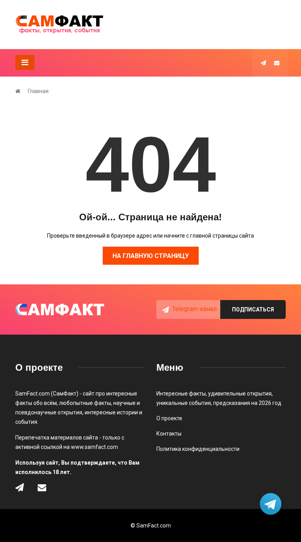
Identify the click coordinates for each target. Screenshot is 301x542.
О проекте (169, 418)
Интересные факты (181, 393)
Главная (38, 91)
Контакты (168, 433)
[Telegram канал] (263, 63)
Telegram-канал (194, 309)
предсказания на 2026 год (247, 403)
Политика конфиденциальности (197, 449)
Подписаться (253, 309)
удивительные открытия (240, 393)
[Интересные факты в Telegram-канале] (271, 504)
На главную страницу (150, 256)
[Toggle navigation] (24, 62)
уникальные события (183, 403)
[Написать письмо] (276, 63)
